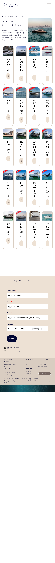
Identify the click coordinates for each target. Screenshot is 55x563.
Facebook (29, 365)
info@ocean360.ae (9, 375)
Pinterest (28, 374)
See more (9, 76)
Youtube (28, 371)
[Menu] (49, 5)
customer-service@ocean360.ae (17, 351)
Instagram (29, 368)
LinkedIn (28, 376)
